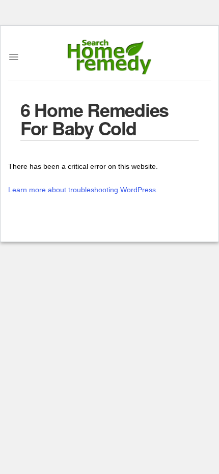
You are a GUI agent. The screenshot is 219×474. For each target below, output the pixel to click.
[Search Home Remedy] (110, 57)
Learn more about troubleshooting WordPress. (83, 190)
